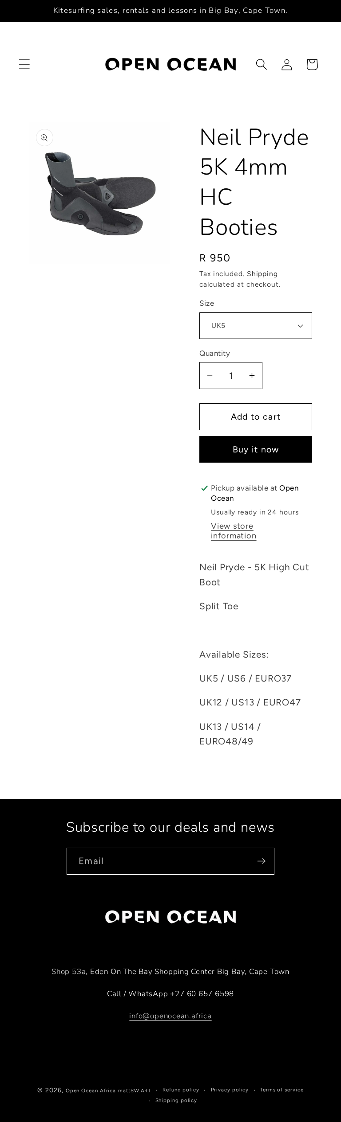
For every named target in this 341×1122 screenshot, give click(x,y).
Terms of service (282, 1090)
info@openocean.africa (170, 1016)
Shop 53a (69, 971)
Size (206, 303)
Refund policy (181, 1090)
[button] (24, 64)
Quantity (214, 353)
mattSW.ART (134, 1090)
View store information (234, 531)
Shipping (262, 273)
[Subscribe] (261, 861)
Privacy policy (230, 1090)
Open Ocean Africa (91, 1090)
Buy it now (256, 449)
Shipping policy (176, 1100)
